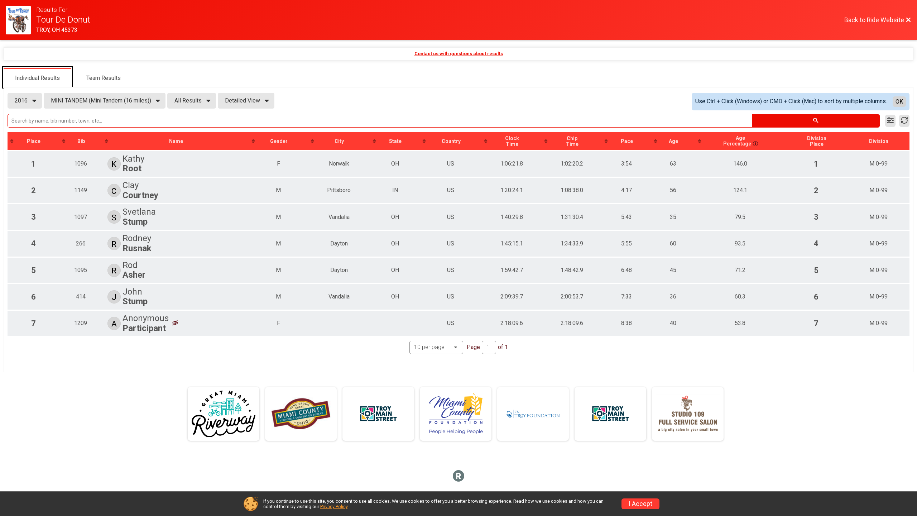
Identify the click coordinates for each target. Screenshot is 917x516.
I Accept (640, 503)
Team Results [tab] (103, 78)
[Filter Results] (890, 121)
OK (899, 101)
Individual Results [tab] (37, 78)
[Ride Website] (21, 20)
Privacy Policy (333, 506)
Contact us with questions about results (458, 53)
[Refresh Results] (904, 121)
